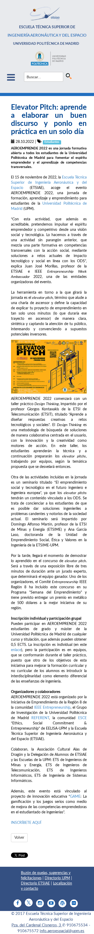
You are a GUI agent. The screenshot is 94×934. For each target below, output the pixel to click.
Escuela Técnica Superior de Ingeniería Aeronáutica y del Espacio (49, 183)
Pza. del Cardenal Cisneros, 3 (36, 925)
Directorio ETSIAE (35, 883)
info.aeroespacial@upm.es (62, 931)
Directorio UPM (57, 878)
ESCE (82, 718)
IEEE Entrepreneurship (52, 707)
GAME (75, 796)
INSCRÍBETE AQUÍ (26, 823)
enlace (16, 650)
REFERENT (40, 718)
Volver (19, 838)
